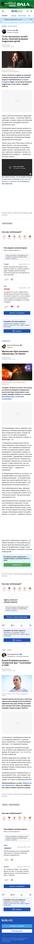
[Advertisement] (17, 101)
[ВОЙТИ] (31, 11)
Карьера (13, 15)
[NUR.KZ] (17, 11)
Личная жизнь (22, 15)
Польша (5, 804)
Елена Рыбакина (14, 804)
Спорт (4, 650)
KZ (28, 11)
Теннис (9, 650)
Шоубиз (4, 15)
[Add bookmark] (30, 625)
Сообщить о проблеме (17, 926)
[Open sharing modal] (21, 625)
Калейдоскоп (6, 341)
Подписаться (17, 565)
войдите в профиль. (11, 258)
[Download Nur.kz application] (17, 4)
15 (4, 819)
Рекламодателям (17, 931)
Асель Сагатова (7, 223)
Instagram (18, 331)
